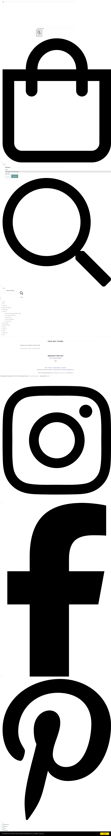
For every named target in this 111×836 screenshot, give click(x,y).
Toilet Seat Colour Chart (10, 315)
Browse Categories (7, 307)
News (4, 330)
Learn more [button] (41, 833)
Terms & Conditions (9, 319)
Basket (8, 176)
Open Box (5, 305)
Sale (3, 303)
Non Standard (6, 323)
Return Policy (8, 317)
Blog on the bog (6, 325)
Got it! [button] (104, 833)
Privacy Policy (8, 321)
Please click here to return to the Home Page (30, 348)
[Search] (21, 292)
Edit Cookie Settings (34, 376)
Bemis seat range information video (13, 313)
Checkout (15, 176)
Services (4, 311)
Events (4, 326)
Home (4, 301)
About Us (5, 328)
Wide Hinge (5, 309)
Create (48, 376)
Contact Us (5, 332)
